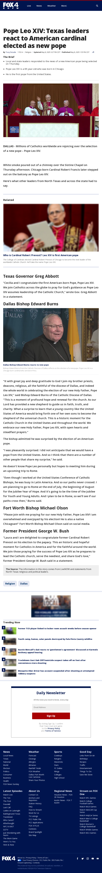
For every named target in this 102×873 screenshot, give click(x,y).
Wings (56, 771)
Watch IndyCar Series (89, 815)
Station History (35, 803)
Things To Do (86, 771)
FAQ (30, 806)
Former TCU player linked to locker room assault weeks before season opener (57, 628)
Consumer (7, 774)
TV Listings (33, 816)
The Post (7, 801)
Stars (56, 765)
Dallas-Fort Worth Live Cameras (36, 775)
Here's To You (9, 841)
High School (59, 778)
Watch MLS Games (88, 833)
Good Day (85, 751)
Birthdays (84, 758)
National (6, 762)
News (6, 751)
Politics (6, 771)
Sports (58, 751)
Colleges (57, 774)
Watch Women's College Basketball (87, 825)
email (98, 858)
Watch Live (8, 794)
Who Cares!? (8, 820)
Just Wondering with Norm (11, 834)
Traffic (82, 765)
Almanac (32, 765)
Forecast (32, 755)
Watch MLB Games (88, 806)
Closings (32, 758)
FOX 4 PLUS (34, 825)
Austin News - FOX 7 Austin (63, 801)
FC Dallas (58, 768)
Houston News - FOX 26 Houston (63, 795)
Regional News (63, 791)
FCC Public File (35, 819)
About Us (34, 791)
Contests (32, 829)
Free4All (6, 804)
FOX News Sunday (11, 784)
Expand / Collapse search (97, 6)
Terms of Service (53, 731)
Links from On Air (87, 755)
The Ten (6, 798)
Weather (34, 751)
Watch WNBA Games (89, 829)
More (63, 5)
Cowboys (58, 755)
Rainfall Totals (35, 768)
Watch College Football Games (86, 802)
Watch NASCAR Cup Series (88, 811)
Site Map (32, 835)
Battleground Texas (11, 814)
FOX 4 (21, 52)
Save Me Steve (86, 774)
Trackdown (8, 817)
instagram (88, 858)
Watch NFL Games (88, 798)
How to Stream (35, 810)
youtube (93, 858)
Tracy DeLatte (11, 52)
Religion (28, 52)
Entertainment (86, 768)
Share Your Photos (37, 780)
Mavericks (58, 762)
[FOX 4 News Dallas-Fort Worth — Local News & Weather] (12, 6)
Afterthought (8, 823)
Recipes (83, 762)
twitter (82, 858)
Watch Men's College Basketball (89, 819)
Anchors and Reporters (34, 799)
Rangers (57, 758)
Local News (8, 755)
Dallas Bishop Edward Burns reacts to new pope (26, 365)
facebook (77, 858)
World (5, 765)
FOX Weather (34, 771)
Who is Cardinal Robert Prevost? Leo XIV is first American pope (40, 255)
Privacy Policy (54, 728)
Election (6, 768)
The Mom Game (10, 838)
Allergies (32, 762)
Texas (5, 758)
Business (7, 778)
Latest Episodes (12, 791)
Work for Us (34, 813)
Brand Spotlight (35, 832)
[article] (51, 228)
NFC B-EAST (8, 826)
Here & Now (8, 844)
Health (6, 781)
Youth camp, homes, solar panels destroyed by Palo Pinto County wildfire (55, 639)
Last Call (6, 807)
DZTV (5, 829)
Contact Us (33, 794)
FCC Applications (36, 822)
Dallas (23, 583)
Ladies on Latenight (11, 810)
